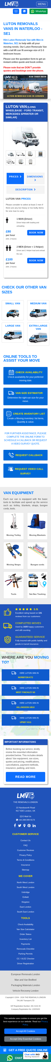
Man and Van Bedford (25, 980)
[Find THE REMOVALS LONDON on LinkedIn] (34, 826)
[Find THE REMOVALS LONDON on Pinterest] (29, 826)
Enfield (26, 897)
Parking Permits (25, 954)
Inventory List (26, 939)
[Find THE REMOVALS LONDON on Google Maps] (24, 826)
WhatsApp (41, 11)
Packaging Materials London (25, 985)
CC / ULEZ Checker (25, 958)
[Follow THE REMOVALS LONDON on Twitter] (19, 826)
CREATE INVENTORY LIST (26, 417)
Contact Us (25, 840)
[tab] (11, 154)
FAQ (25, 845)
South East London (25, 912)
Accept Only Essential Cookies (25, 1039)
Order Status (25, 934)
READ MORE (25, 777)
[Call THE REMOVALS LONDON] (24, 11)
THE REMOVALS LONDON (35, 997)
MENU (42, 4)
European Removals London (25, 974)
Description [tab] (24, 189)
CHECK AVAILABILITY (25, 376)
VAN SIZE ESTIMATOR (26, 397)
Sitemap (25, 870)
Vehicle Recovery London (26, 991)
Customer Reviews (25, 850)
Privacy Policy (25, 855)
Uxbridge (26, 892)
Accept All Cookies (25, 1031)
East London (25, 907)
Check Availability (25, 924)
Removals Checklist (25, 949)
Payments (25, 944)
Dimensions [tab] (35, 176)
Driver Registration (25, 963)
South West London (25, 887)
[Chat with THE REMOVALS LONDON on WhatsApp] (11, 1058)
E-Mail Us (26, 816)
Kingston (25, 902)
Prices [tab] (14, 176)
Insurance (25, 865)
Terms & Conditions (25, 860)
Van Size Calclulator (25, 929)
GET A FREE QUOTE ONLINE (28, 1050)
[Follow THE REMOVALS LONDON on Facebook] (15, 826)
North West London (25, 882)
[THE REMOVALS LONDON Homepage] (11, 4)
